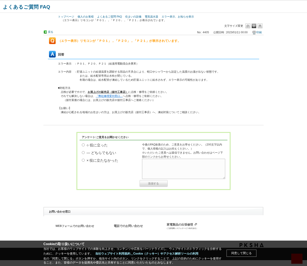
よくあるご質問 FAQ (26, 7)
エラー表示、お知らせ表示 (178, 16)
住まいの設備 (133, 16)
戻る (50, 32)
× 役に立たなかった (102, 160)
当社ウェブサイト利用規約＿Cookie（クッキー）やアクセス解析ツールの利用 (146, 253)
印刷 (259, 32)
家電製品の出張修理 (182, 226)
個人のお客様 (86, 16)
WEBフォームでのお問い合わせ (75, 226)
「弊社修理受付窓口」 (109, 96)
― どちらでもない (101, 153)
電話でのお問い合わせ (128, 226)
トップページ (66, 16)
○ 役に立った (97, 145)
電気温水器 (151, 16)
